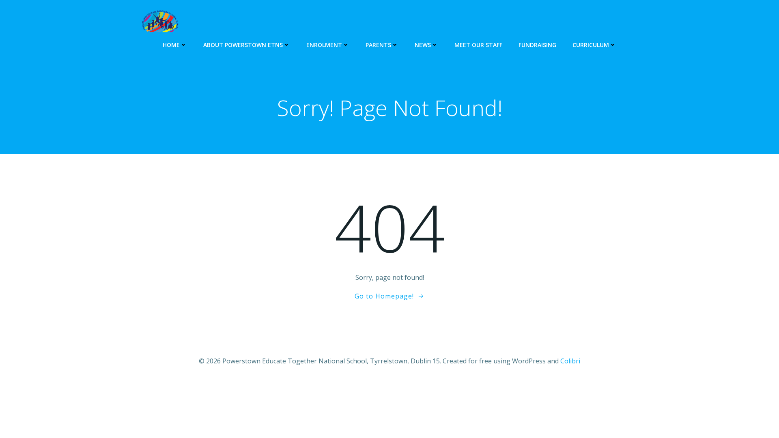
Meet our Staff (478, 45)
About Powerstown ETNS (243, 45)
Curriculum (590, 45)
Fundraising (537, 45)
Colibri (570, 360)
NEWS (423, 45)
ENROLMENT (324, 45)
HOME (171, 45)
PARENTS (378, 45)
